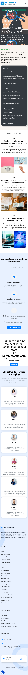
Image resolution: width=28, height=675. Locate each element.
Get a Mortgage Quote (6, 584)
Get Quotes (4, 565)
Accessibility (4, 576)
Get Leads (3, 603)
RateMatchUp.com (10, 380)
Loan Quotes (4, 615)
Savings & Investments (6, 562)
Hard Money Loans (5, 586)
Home (2, 551)
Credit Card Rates (5, 559)
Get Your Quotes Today (14, 327)
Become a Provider (5, 573)
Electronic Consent (5, 578)
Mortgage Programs (6, 581)
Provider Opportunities (6, 597)
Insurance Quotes (5, 557)
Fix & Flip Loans (4, 592)
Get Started (14, 364)
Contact (3, 567)
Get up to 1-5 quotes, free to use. (9, 626)
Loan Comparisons (5, 554)
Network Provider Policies (7, 594)
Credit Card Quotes (5, 620)
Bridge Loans (4, 589)
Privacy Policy (9, 670)
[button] (2, 672)
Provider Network (5, 570)
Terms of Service (5, 600)
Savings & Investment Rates (8, 623)
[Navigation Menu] (26, 3)
